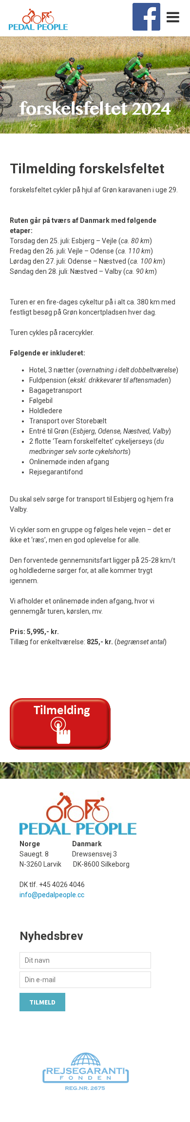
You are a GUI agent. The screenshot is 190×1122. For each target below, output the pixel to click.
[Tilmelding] (60, 747)
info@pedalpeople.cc (51, 895)
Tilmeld (42, 1002)
